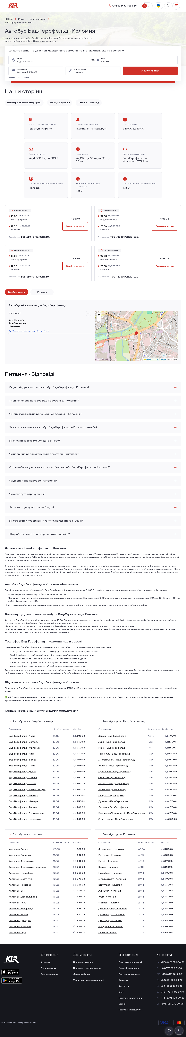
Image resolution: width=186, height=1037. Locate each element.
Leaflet (149, 359)
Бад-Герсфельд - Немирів (24, 801)
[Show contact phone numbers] (168, 5)
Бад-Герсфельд (38, 19)
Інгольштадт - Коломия (112, 879)
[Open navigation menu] (176, 6)
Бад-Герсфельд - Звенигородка (27, 789)
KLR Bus (9, 19)
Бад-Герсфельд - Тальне (23, 807)
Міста (21, 19)
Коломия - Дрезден (20, 920)
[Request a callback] (179, 1030)
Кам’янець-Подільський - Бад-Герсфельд (122, 813)
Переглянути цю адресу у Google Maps (30, 331)
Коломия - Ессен (18, 914)
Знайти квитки (150, 70)
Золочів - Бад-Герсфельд (113, 765)
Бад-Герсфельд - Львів (22, 736)
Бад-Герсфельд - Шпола (23, 777)
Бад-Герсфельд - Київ (21, 754)
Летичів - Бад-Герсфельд (113, 807)
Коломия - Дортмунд (21, 879)
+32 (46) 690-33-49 (172, 980)
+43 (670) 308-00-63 (172, 998)
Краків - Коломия (108, 867)
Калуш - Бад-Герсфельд (112, 795)
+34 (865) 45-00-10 (172, 986)
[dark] (149, 5)
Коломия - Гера (17, 932)
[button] (12, 78)
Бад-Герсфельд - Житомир (24, 748)
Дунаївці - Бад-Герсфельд (113, 801)
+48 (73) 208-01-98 (171, 968)
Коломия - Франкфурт (21, 861)
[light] (144, 5)
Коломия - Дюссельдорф (23, 896)
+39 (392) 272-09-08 (172, 1004)
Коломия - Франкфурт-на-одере (27, 867)
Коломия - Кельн (18, 902)
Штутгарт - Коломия (110, 885)
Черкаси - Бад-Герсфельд (113, 783)
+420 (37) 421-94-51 (172, 974)
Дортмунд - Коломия (110, 920)
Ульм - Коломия (107, 896)
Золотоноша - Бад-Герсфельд (116, 819)
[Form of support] (169, 1031)
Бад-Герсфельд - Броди (22, 759)
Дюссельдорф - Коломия (112, 908)
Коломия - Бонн (17, 891)
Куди (103, 58)
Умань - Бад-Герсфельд (112, 789)
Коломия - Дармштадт (22, 855)
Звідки (19, 58)
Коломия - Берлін (18, 849)
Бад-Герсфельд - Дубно (22, 771)
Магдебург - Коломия (110, 926)
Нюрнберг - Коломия (110, 873)
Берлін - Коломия (108, 861)
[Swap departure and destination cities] (93, 60)
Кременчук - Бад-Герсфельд (114, 771)
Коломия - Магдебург (21, 873)
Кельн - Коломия (107, 932)
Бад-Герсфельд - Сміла (22, 783)
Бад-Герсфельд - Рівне (22, 765)
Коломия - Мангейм (20, 926)
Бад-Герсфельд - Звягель (23, 742)
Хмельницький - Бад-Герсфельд (116, 759)
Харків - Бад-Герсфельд (112, 736)
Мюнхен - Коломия (108, 902)
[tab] (16, 292)
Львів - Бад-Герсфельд (111, 742)
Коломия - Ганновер (20, 885)
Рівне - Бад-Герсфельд (111, 748)
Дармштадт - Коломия (111, 914)
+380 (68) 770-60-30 (173, 962)
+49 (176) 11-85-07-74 (172, 992)
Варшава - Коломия (109, 855)
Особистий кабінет (124, 5)
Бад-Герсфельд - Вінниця (23, 795)
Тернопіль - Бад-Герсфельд (114, 754)
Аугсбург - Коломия (109, 891)
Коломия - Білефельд (21, 908)
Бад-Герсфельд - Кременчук (25, 819)
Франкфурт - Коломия (111, 849)
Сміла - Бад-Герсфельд (112, 777)
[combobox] (53, 60)
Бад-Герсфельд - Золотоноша (26, 813)
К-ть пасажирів (80, 69)
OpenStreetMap (161, 359)
